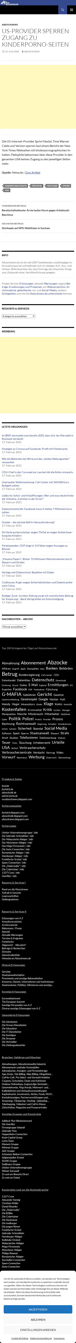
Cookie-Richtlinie (19, 1338)
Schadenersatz (64, 724)
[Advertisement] (38, 97)
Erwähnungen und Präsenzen (25, 286)
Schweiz (12, 729)
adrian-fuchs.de (10, 795)
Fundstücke (8, 941)
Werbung (37, 756)
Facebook (20, 689)
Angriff (15, 668)
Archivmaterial (9, 924)
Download (61, 680)
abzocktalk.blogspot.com (15, 815)
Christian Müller (10, 1203)
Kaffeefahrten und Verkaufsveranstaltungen (24, 1090)
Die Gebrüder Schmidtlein (15, 835)
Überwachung (64, 757)
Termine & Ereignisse (12, 938)
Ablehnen (38, 1319)
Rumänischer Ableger (13, 852)
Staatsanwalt (39, 733)
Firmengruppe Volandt (13, 1127)
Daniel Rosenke (10, 1206)
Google (43, 699)
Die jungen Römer (11, 1226)
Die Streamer (8, 1038)
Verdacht (39, 752)
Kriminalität (35, 709)
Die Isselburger (9, 1223)
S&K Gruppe (8, 1150)
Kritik (47, 709)
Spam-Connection (11, 862)
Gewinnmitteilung (10, 699)
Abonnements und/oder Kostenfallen (20, 1067)
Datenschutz (43, 679)
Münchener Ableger (12, 1249)
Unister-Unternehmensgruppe (17, 832)
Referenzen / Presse (12, 928)
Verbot (14, 748)
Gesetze (58, 694)
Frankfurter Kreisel (11, 859)
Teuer (6, 742)
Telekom (61, 738)
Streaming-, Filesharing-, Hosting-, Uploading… (25, 1100)
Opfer (4, 719)
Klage (48, 703)
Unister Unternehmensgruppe (17, 1167)
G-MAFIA (11, 694)
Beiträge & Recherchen (13, 948)
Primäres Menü (71, 9)
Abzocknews (10, 24)
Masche (22, 714)
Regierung (42, 724)
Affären (6, 668)
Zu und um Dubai (11, 1177)
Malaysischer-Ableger (13, 1243)
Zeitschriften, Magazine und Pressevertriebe (24, 1107)
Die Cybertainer (10, 869)
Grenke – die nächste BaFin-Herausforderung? (28, 522)
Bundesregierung (29, 674)
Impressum (59, 1338)
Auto (42, 669)
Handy (6, 704)
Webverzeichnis (56, 286)
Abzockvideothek (11, 954)
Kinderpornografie (16, 186)
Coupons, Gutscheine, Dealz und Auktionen (24, 1080)
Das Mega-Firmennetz (13, 845)
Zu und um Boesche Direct (15, 1174)
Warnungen (50, 283)
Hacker (54, 699)
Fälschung (52, 689)
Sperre (66, 186)
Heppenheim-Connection (14, 1134)
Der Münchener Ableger (14, 842)
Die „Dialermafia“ (11, 865)
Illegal (15, 704)
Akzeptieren (38, 1309)
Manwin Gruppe (10, 1144)
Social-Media (49, 290)
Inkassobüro (28, 704)
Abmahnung (10, 663)
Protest (38, 719)
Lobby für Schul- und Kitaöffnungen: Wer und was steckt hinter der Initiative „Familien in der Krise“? (38, 497)
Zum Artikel (32, 172)
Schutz (5, 729)
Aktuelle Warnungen (12, 934)
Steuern (55, 733)
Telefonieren (29, 737)
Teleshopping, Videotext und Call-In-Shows (24, 1104)
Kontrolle (68, 704)
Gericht (44, 694)
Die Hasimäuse (9, 1219)
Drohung (6, 685)
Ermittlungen (58, 685)
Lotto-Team (8, 1140)
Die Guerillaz (8, 1124)
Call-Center (46, 675)
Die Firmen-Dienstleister (14, 1025)
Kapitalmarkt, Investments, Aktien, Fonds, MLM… (27, 1094)
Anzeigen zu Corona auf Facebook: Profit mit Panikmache (35, 448)
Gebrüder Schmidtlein (13, 1233)
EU (71, 685)
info (36, 832)
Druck (15, 685)
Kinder (39, 704)
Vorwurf (8, 757)
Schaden (52, 724)
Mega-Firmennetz (11, 1246)
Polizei (28, 718)
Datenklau (23, 680)
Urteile (58, 742)
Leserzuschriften (10, 895)
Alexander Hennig (11, 1199)
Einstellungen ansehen (38, 1330)
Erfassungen (26, 283)
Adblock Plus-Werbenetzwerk (17, 1120)
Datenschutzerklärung (41, 1338)
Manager (66, 710)
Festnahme (39, 689)
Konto (58, 704)
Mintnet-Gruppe (10, 1147)
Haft (62, 699)
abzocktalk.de (9, 792)
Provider (52, 186)
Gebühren (29, 694)
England (42, 685)
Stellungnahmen (10, 899)
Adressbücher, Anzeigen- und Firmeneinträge (24, 1070)
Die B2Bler (7, 1213)
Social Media (55, 728)
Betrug (9, 674)
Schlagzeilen (9, 293)
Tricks (14, 743)
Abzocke (57, 662)
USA (7, 190)
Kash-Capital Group (12, 1137)
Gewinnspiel (29, 699)
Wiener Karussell (10, 1170)
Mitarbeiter (52, 714)
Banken (52, 668)
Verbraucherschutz (32, 748)
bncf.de (5, 785)
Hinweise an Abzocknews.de (16, 958)
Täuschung (25, 742)
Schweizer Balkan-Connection (17, 1154)
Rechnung (8, 723)
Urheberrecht (41, 742)
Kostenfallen (14, 709)
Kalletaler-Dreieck (11, 1239)
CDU (56, 674)
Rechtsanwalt (26, 723)
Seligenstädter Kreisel (13, 1157)
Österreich (51, 757)
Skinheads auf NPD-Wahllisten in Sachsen (26, 226)
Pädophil (37, 186)
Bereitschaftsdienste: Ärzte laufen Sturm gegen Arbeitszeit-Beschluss (36, 210)
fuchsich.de (7, 789)
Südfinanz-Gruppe (11, 1164)
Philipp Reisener (10, 1253)
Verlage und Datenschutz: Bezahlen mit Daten (28, 572)
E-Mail (33, 685)
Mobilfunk (65, 714)
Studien (14, 737)
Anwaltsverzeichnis (12, 921)
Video (59, 752)
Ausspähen (33, 668)
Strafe (65, 733)
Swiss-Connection (11, 1266)
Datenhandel (8, 680)
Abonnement (33, 662)
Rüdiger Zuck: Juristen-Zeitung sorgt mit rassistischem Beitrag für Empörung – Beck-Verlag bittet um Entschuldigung (37, 597)
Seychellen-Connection (13, 1259)
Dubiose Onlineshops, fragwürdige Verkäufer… (25, 1084)
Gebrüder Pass (9, 1130)
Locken (57, 710)
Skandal (38, 728)
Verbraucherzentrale (17, 752)
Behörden (66, 668)
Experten (7, 689)
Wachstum (22, 757)
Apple (23, 669)
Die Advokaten (9, 1021)
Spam (16, 733)
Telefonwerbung (47, 737)
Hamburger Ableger (12, 855)
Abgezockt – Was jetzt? (14, 944)
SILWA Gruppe (9, 1160)
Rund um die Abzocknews (15, 889)
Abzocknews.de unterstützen (46, 293)
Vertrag (50, 752)
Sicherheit (25, 728)
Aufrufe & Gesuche (11, 892)
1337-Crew (8, 872)
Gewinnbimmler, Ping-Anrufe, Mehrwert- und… (26, 1087)
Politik (15, 718)
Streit (5, 737)
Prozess (57, 719)
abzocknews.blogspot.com (15, 819)
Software (6, 733)
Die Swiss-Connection (13, 849)
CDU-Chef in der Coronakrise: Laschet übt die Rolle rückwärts (37, 472)
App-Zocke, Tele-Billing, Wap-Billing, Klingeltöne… (27, 1074)
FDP (30, 689)
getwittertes (24, 290)
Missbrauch (35, 714)
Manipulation (9, 714)
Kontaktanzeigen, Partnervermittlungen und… (25, 1097)
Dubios (23, 685)
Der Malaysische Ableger (14, 839)
